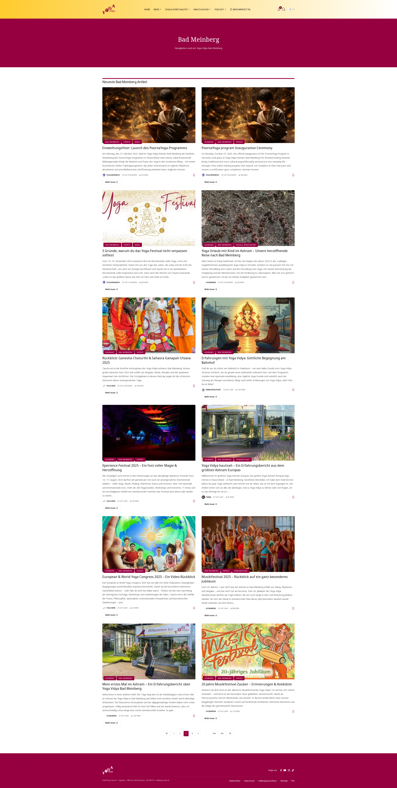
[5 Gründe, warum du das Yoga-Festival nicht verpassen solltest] (148, 218)
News (137, 142)
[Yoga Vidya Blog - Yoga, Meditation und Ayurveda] (108, 9)
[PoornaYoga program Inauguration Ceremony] (248, 115)
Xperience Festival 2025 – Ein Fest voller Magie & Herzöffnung (139, 467)
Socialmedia (211, 282)
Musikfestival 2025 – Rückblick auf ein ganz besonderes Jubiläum (245, 578)
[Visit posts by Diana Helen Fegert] (203, 390)
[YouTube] (285, 770)
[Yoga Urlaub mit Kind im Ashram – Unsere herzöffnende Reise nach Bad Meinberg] (248, 218)
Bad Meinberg (112, 142)
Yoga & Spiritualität (246, 245)
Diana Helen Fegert (213, 390)
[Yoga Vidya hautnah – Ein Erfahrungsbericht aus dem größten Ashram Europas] (248, 433)
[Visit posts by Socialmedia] (203, 282)
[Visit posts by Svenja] (203, 497)
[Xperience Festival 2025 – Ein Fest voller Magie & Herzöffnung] (148, 433)
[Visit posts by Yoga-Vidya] (104, 385)
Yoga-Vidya (111, 386)
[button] (283, 9)
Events (127, 142)
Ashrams (209, 142)
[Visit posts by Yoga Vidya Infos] (104, 175)
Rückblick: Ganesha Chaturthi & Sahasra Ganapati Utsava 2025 (146, 360)
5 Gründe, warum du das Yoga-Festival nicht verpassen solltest (144, 252)
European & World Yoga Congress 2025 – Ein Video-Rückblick (148, 576)
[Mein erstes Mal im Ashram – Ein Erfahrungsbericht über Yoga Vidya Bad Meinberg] (148, 651)
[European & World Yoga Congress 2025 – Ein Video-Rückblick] (148, 544)
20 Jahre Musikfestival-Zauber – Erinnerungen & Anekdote (247, 684)
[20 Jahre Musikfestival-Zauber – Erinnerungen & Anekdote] (248, 651)
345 (222, 733)
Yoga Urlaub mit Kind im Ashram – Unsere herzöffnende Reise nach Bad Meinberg (245, 252)
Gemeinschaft (243, 459)
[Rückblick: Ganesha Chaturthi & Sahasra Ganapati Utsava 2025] (148, 325)
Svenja (208, 497)
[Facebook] (280, 770)
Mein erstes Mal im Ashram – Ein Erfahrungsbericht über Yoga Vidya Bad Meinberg (146, 686)
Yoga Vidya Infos (113, 175)
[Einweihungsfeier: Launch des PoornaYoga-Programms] (148, 115)
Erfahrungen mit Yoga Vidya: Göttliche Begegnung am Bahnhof (244, 360)
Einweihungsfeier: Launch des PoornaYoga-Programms (144, 147)
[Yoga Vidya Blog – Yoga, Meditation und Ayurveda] (107, 770)
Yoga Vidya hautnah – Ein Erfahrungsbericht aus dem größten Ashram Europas (243, 467)
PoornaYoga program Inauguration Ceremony (237, 147)
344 (214, 733)
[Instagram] (289, 770)
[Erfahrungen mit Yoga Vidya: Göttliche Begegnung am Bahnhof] (248, 325)
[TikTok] (293, 770)
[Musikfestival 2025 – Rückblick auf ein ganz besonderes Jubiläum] (248, 544)
